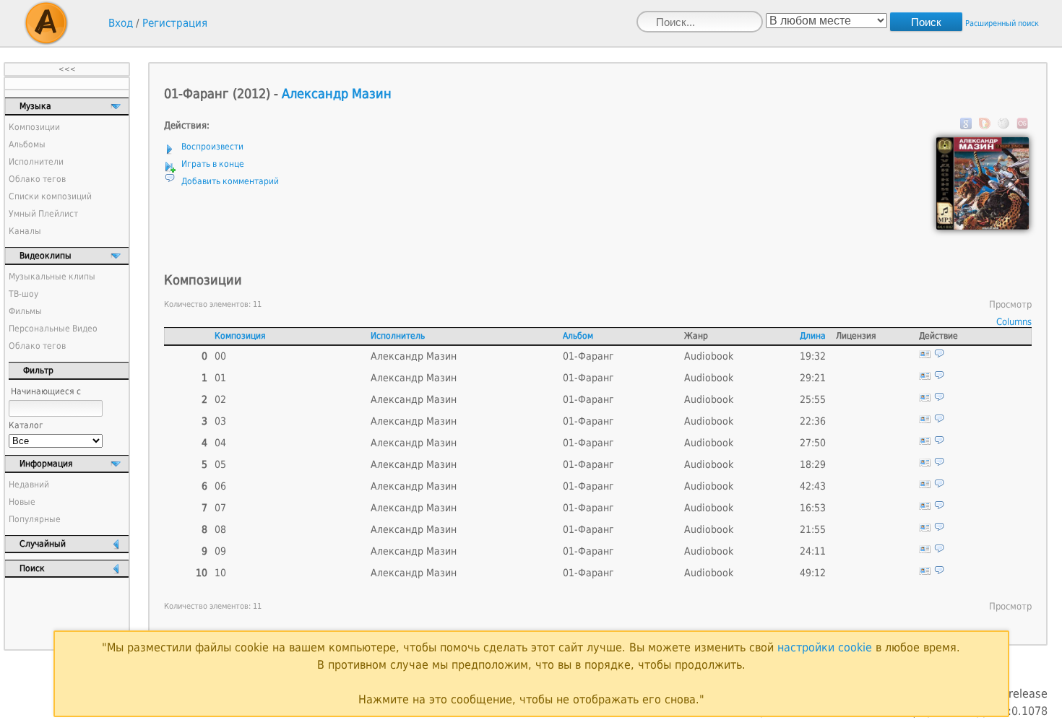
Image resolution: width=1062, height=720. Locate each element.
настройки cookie (824, 647)
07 (220, 507)
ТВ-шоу (23, 294)
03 (220, 421)
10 (220, 572)
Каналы (25, 231)
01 (220, 377)
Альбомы (27, 144)
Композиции (34, 127)
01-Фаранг (588, 356)
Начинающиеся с (46, 391)
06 (220, 486)
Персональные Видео (53, 329)
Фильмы (25, 311)
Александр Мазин (337, 93)
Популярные (35, 519)
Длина (813, 336)
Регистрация (174, 23)
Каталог (26, 425)
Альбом (578, 336)
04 (220, 442)
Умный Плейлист (43, 214)
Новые (22, 502)
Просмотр (1010, 304)
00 (220, 356)
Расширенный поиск (1002, 23)
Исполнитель (398, 336)
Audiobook (708, 356)
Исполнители (36, 162)
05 (220, 464)
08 (220, 529)
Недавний (29, 485)
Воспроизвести (212, 147)
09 (220, 551)
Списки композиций (50, 196)
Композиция (240, 336)
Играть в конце (212, 164)
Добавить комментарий (230, 181)
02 (220, 399)
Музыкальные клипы (52, 277)
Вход (120, 23)
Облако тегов (37, 179)
